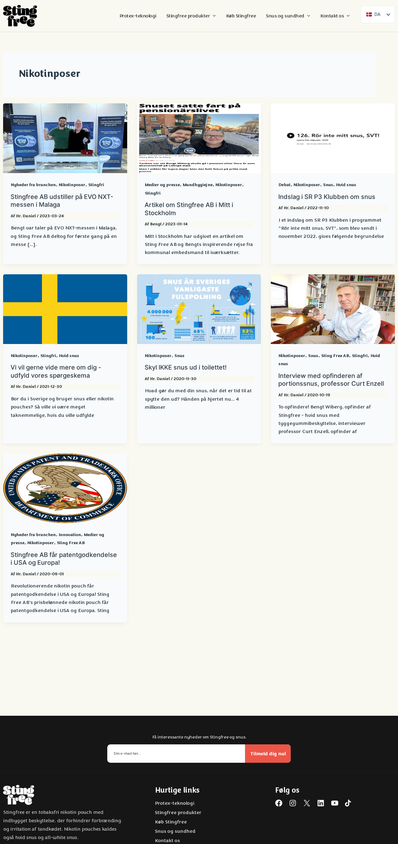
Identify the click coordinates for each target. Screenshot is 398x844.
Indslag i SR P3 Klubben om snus (326, 196)
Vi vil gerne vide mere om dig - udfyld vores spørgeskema (56, 371)
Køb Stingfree (171, 822)
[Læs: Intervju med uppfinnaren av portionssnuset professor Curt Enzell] (333, 309)
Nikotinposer (71, 184)
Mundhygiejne (197, 184)
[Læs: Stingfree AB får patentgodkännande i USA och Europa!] (65, 488)
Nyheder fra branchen (33, 184)
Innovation (69, 534)
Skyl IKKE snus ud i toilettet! (186, 367)
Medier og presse (162, 184)
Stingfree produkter (178, 812)
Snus (328, 184)
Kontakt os (167, 840)
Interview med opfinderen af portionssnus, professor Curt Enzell (331, 380)
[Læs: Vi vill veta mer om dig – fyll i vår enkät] (65, 309)
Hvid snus (346, 184)
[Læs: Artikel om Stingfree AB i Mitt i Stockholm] (199, 138)
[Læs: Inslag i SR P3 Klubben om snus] (333, 138)
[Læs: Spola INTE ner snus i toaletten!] (199, 309)
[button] (213, 15)
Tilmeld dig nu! (268, 754)
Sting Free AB (335, 355)
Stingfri (96, 184)
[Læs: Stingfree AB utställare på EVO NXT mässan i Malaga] (65, 138)
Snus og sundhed (175, 831)
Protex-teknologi (174, 803)
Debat (284, 184)
